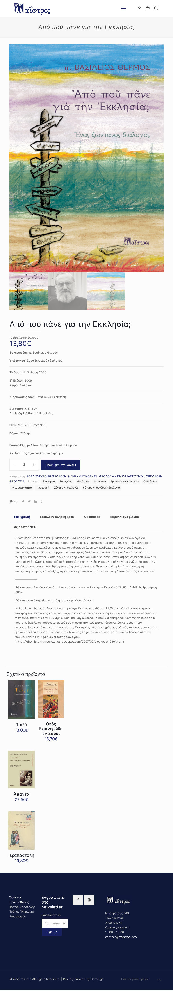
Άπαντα (21, 794)
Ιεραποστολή (21, 855)
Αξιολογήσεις (25, 527)
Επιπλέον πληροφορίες (57, 517)
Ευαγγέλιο (66, 481)
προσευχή (43, 487)
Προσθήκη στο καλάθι (61, 465)
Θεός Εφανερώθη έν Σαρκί (51, 729)
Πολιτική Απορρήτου (135, 979)
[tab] (21, 517)
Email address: (51, 915)
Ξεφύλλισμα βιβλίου (125, 517)
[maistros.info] (32, 8)
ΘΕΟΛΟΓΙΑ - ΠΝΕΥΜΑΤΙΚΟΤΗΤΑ (121, 476)
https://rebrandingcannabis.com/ (2, 990)
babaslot (0, 990)
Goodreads (92, 517)
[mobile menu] (123, 8)
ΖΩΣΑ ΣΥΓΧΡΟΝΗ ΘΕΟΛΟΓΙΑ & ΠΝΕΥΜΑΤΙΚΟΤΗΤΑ (62, 476)
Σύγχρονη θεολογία (66, 487)
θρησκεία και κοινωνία (125, 481)
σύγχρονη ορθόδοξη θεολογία (101, 487)
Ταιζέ (21, 724)
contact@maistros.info (121, 937)
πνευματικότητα (21, 487)
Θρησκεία (100, 481)
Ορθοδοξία (150, 481)
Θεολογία (83, 481)
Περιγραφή (22, 517)
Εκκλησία (49, 481)
